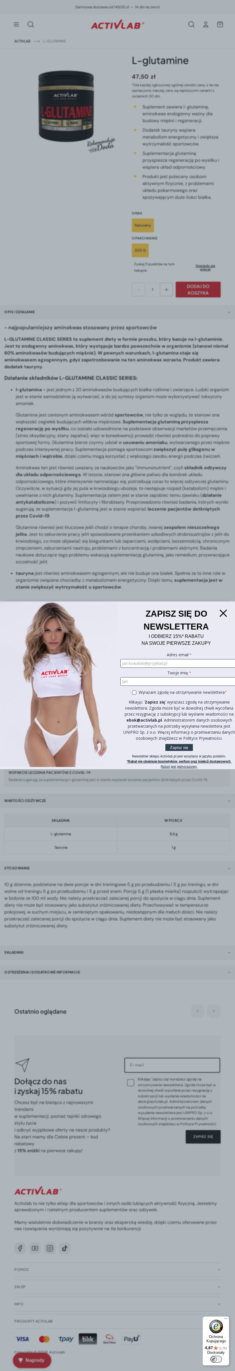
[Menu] (225, 1320)
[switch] (216, 1359)
